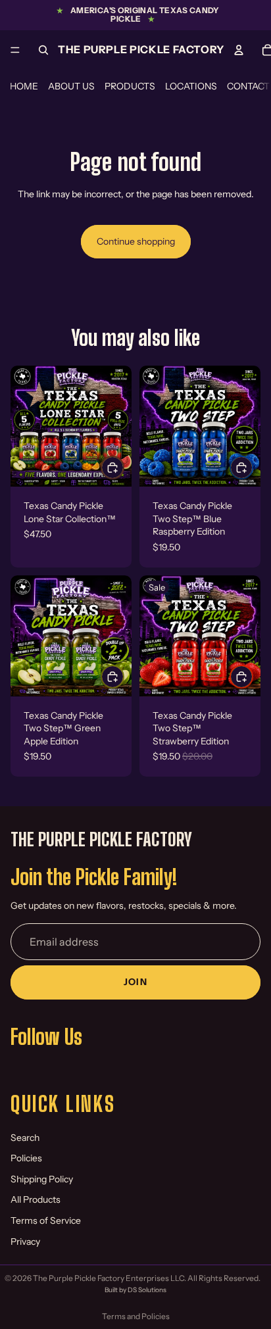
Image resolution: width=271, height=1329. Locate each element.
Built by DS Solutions (135, 1290)
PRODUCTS (130, 86)
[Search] (43, 50)
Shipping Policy (42, 1179)
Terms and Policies (136, 1316)
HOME (24, 86)
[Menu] (15, 50)
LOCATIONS (191, 86)
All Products (36, 1199)
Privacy (25, 1241)
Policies (26, 1158)
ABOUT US (71, 86)
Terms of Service (46, 1220)
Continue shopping (136, 241)
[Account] (238, 50)
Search (25, 1138)
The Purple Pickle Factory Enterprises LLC (108, 1278)
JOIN (135, 982)
